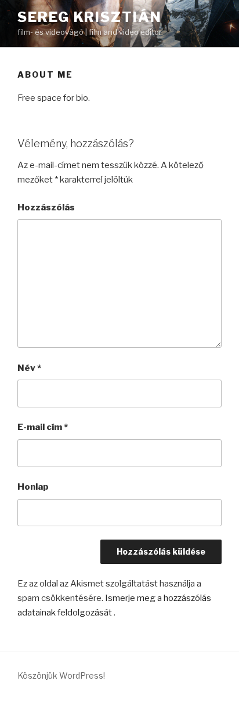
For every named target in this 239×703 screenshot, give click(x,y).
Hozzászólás (46, 207)
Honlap (33, 487)
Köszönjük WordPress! (61, 675)
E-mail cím (42, 427)
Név (29, 368)
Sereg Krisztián (89, 17)
